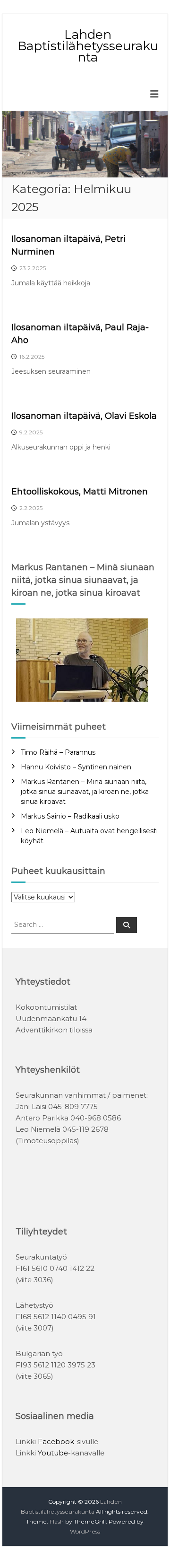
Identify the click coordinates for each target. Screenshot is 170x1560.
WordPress (85, 1531)
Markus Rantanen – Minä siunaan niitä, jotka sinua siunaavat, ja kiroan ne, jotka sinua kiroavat (85, 791)
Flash (57, 1521)
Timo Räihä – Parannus (58, 752)
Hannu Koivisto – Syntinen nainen (76, 767)
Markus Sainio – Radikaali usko (70, 816)
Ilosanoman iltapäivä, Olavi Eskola (84, 416)
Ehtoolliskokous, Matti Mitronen (79, 491)
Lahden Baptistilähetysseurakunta (87, 46)
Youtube (53, 1452)
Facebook (56, 1441)
